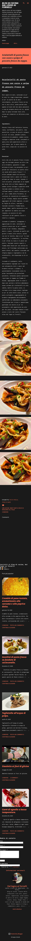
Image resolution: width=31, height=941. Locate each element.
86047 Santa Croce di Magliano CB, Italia (13, 508)
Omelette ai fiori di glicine (15, 766)
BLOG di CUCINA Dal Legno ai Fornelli (10, 5)
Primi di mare (6, 502)
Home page (5, 43)
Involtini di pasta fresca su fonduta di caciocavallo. (14, 660)
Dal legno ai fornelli (17, 886)
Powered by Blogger (16, 934)
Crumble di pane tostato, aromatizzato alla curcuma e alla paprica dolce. (15, 602)
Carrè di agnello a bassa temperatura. (14, 811)
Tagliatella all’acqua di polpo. (14, 714)
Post (4, 567)
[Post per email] (3, 506)
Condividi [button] (5, 512)
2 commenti (14, 778)
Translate (15, 867)
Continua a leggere (8, 627)
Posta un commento (17, 625)
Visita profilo (17, 909)
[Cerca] (24, 3)
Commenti (6, 569)
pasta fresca (13, 500)
